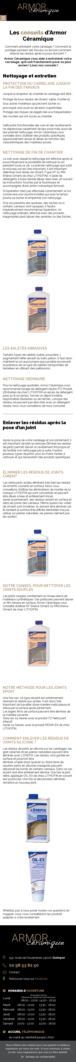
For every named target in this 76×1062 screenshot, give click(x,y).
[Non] (71, 1051)
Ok (22, 1056)
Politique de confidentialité (40, 1056)
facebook (41, 978)
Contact (14, 972)
